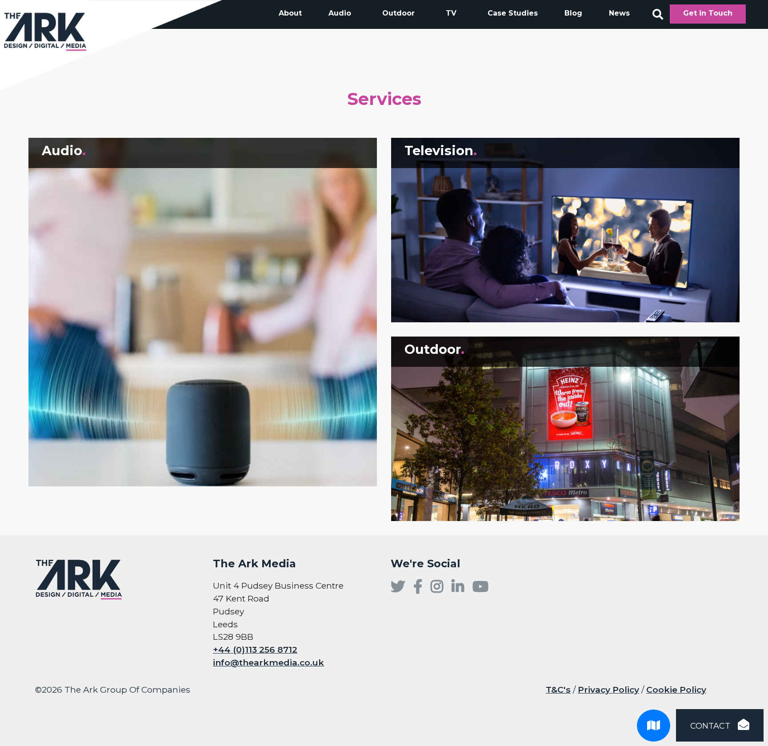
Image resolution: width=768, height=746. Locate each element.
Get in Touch (707, 13)
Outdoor (398, 13)
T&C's (558, 689)
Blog (573, 13)
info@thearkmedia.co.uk (268, 662)
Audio (339, 13)
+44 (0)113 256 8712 (255, 649)
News (619, 13)
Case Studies (513, 13)
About (290, 13)
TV (451, 13)
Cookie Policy (676, 689)
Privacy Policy (608, 689)
